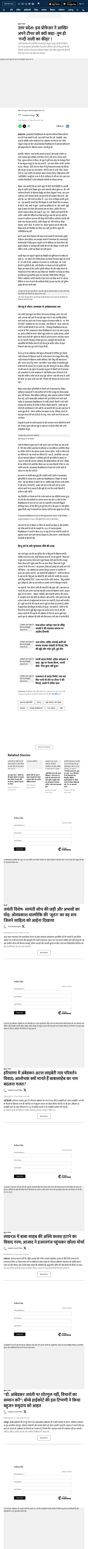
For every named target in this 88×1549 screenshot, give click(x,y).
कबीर (61, 708)
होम (11, 10)
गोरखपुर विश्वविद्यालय (36, 708)
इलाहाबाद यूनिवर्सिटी (26, 702)
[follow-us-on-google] (67, 126)
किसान (52, 10)
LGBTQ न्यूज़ (72, 10)
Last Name (17, 840)
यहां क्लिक (55, 694)
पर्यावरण (61, 10)
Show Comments (44, 747)
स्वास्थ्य (44, 10)
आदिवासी (27, 10)
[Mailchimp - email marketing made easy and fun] (64, 850)
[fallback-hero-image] (16, 764)
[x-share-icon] (24, 127)
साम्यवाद (22, 708)
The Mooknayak (14, 926)
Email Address (19, 825)
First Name (17, 833)
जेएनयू (39, 702)
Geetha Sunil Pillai (15, 1090)
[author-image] (19, 115)
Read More (44, 952)
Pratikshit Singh (28, 115)
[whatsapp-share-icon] (20, 127)
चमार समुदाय (51, 708)
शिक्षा (36, 10)
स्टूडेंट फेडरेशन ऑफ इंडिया (53, 702)
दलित (18, 10)
